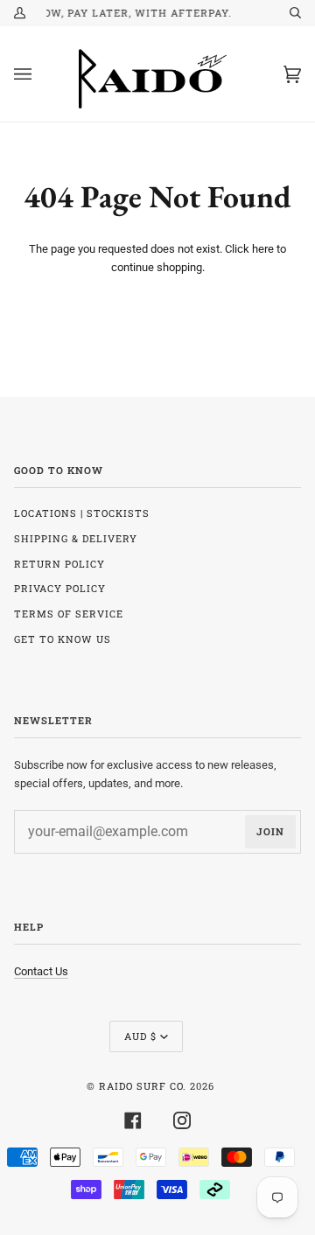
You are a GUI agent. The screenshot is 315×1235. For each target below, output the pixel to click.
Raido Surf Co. (142, 1085)
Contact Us (41, 971)
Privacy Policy (60, 588)
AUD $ (140, 1036)
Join (270, 831)
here (263, 248)
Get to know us (62, 638)
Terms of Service (68, 613)
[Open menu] (40, 74)
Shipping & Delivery (75, 538)
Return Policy (59, 563)
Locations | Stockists (82, 513)
